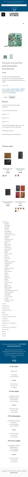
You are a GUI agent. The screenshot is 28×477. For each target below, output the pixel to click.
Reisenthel (8, 285)
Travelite (7, 295)
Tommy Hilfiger (9, 292)
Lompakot (22, 89)
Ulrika (6, 298)
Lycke (6, 273)
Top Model (8, 293)
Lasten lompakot (15, 89)
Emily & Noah (9, 253)
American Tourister (10, 234)
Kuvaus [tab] (6, 97)
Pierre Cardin (9, 282)
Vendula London (19, 91)
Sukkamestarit (9, 233)
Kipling (7, 269)
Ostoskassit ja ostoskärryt (9, 327)
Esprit (6, 255)
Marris (7, 274)
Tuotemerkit (5, 222)
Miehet (4, 333)
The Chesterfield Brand (11, 290)
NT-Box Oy (14, 15)
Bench (6, 242)
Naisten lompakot (10, 91)
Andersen (7, 236)
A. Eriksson (8, 241)
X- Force (7, 301)
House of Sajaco (9, 268)
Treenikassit (5, 314)
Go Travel (7, 258)
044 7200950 (22, 344)
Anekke (7, 238)
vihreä (14, 92)
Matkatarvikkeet (6, 310)
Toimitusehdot (14, 7)
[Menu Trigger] (3, 14)
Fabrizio (7, 257)
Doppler (7, 250)
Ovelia (7, 281)
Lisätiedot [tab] (11, 97)
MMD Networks (14, 472)
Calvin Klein (8, 249)
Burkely (7, 228)
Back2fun (7, 226)
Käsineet (4, 325)
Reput (3, 312)
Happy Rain (8, 263)
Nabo (6, 279)
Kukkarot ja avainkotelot (9, 323)
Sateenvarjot (5, 320)
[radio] (3, 175)
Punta (6, 284)
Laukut (4, 303)
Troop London (9, 296)
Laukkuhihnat (5, 306)
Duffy (6, 252)
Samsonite (8, 289)
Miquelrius (8, 277)
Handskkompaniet (10, 261)
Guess (6, 260)
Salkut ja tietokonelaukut (9, 316)
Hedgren (7, 265)
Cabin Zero (8, 247)
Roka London (8, 287)
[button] (23, 23)
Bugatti (7, 223)
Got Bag (7, 225)
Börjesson (7, 245)
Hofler (6, 266)
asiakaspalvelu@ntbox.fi (14, 346)
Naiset (3, 91)
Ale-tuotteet (5, 329)
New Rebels (8, 231)
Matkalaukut (5, 308)
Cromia (7, 230)
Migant (7, 276)
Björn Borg (8, 244)
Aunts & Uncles (9, 239)
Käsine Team (8, 271)
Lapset (8, 89)
